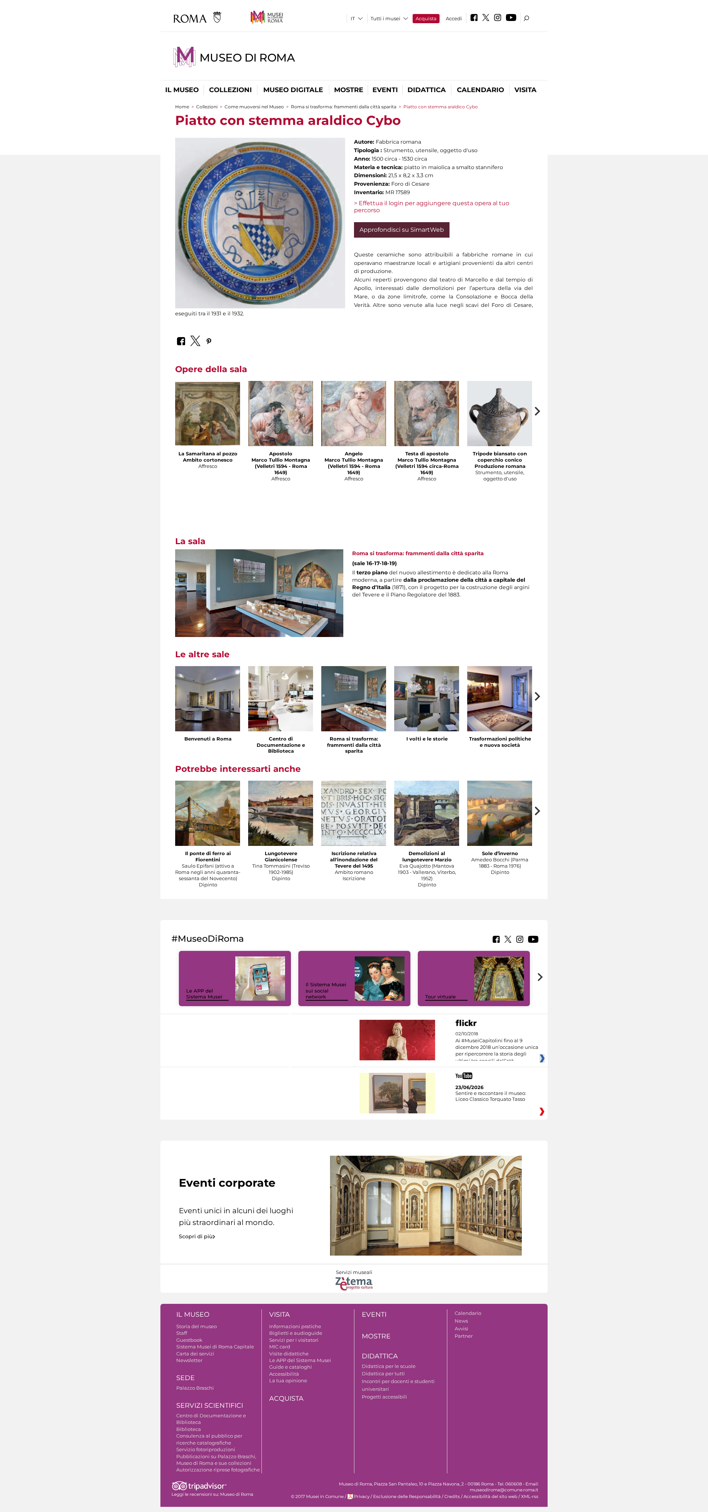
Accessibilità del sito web (490, 1496)
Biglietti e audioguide (295, 1333)
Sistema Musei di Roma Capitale (215, 1347)
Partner (464, 1336)
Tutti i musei (385, 18)
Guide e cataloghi (290, 1367)
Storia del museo (196, 1326)
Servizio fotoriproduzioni (205, 1449)
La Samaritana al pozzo (207, 453)
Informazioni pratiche (295, 1326)
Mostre (348, 90)
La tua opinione (288, 1380)
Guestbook (189, 1340)
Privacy (361, 1496)
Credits (452, 1496)
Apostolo (280, 453)
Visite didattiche (289, 1354)
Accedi (454, 18)
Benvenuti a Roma (208, 739)
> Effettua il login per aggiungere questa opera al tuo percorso (431, 207)
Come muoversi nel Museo (254, 106)
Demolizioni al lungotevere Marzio (427, 856)
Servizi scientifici (209, 1405)
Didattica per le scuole (389, 1366)
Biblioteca (188, 1429)
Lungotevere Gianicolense (281, 856)
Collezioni (230, 90)
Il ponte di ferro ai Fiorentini (208, 856)
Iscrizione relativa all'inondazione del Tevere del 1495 (354, 859)
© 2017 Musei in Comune (317, 1496)
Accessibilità (284, 1374)
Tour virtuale (440, 997)
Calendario (480, 90)
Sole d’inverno (500, 853)
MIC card (279, 1347)
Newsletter (189, 1360)
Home (182, 106)
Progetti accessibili (384, 1397)
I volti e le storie (427, 739)
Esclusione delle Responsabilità (407, 1496)
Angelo (354, 453)
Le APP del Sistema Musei (204, 994)
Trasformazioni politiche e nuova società (500, 742)
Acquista (426, 18)
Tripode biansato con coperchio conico (500, 457)
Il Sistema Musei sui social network (326, 990)
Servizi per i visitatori (294, 1340)
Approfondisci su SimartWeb (402, 229)
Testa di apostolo (427, 453)
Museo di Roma (247, 57)
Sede (185, 1378)
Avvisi (461, 1328)
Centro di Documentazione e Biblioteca (281, 745)
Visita (525, 90)
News (461, 1321)
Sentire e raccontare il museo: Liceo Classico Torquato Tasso (490, 1096)
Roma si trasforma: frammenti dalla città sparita (343, 106)
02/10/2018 (496, 1047)
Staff (181, 1333)
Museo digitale (293, 90)
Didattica (426, 90)
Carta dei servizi (195, 1354)
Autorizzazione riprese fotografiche (218, 1470)
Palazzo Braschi (195, 1388)
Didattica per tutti (383, 1373)
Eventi (385, 90)
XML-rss (529, 1496)
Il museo (182, 90)
